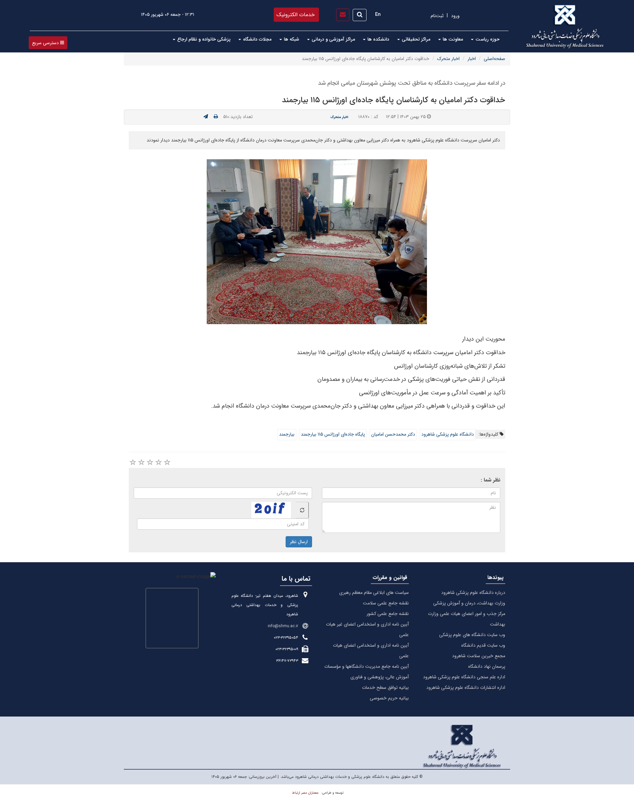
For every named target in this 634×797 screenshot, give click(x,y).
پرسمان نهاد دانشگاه (486, 666)
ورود (455, 15)
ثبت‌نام (437, 15)
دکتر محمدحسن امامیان (393, 434)
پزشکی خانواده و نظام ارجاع (203, 39)
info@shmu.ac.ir (283, 626)
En (378, 14)
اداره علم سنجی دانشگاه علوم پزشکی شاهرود (464, 677)
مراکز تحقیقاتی (415, 39)
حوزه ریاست (487, 39)
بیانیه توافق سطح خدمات (385, 687)
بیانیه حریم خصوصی (389, 698)
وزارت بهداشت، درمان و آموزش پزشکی (469, 603)
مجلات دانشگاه (256, 39)
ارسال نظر (299, 541)
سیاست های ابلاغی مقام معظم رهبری (374, 592)
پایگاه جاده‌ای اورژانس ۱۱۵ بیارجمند (333, 434)
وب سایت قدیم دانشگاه (483, 645)
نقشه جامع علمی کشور (388, 613)
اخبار (472, 58)
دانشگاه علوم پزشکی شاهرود (447, 434)
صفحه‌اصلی (494, 58)
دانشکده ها (377, 39)
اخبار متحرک (448, 58)
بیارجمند (287, 434)
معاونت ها (452, 39)
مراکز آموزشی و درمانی (332, 39)
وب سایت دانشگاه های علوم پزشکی (472, 634)
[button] (48, 42)
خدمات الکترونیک (295, 15)
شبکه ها (291, 39)
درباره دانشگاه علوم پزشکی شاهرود (473, 592)
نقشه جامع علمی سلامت (386, 603)
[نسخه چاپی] (215, 116)
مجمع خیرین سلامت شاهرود (478, 655)
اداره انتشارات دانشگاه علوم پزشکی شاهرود (465, 687)
